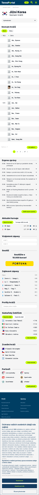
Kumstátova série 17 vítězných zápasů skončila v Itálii (18, 185)
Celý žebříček (31, 338)
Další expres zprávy (29, 211)
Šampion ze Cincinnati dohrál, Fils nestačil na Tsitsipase (21, 180)
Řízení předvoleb (19, 491)
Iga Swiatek (5, 414)
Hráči (3, 399)
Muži (4, 35)
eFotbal (26, 381)
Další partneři (31, 386)
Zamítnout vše (19, 486)
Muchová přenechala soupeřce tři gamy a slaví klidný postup (20, 201)
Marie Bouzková (6, 417)
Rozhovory (23, 408)
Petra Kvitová (5, 408)
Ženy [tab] (10, 31)
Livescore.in (10, 377)
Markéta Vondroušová (8, 411)
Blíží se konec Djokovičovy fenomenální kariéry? (19, 206)
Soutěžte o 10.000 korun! (19, 256)
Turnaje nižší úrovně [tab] (21, 222)
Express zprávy (24, 411)
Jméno (12, 35)
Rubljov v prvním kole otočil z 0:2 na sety (19, 172)
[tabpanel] (19, 87)
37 (25, 151)
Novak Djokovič (6, 402)
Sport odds (28, 377)
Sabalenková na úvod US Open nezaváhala (20, 175)
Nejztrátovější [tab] (19, 317)
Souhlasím (19, 480)
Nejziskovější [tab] (7, 317)
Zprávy (26, 373)
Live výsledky (10, 373)
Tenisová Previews (25, 405)
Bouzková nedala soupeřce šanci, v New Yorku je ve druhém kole (19, 196)
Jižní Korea (15, 7)
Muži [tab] (4, 31)
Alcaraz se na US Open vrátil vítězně (18, 169)
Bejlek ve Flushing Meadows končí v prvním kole (20, 190)
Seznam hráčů (6, 7)
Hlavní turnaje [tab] (7, 222)
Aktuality (22, 402)
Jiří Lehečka (5, 405)
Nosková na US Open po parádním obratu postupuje (20, 164)
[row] (19, 40)
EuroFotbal (9, 381)
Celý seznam (31, 362)
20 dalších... (32, 147)
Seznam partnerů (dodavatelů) (12, 475)
